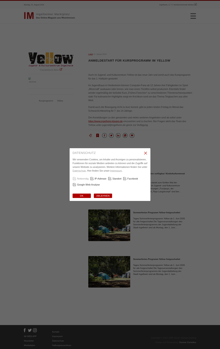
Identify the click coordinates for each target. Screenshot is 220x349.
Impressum (116, 170)
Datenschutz (79, 170)
